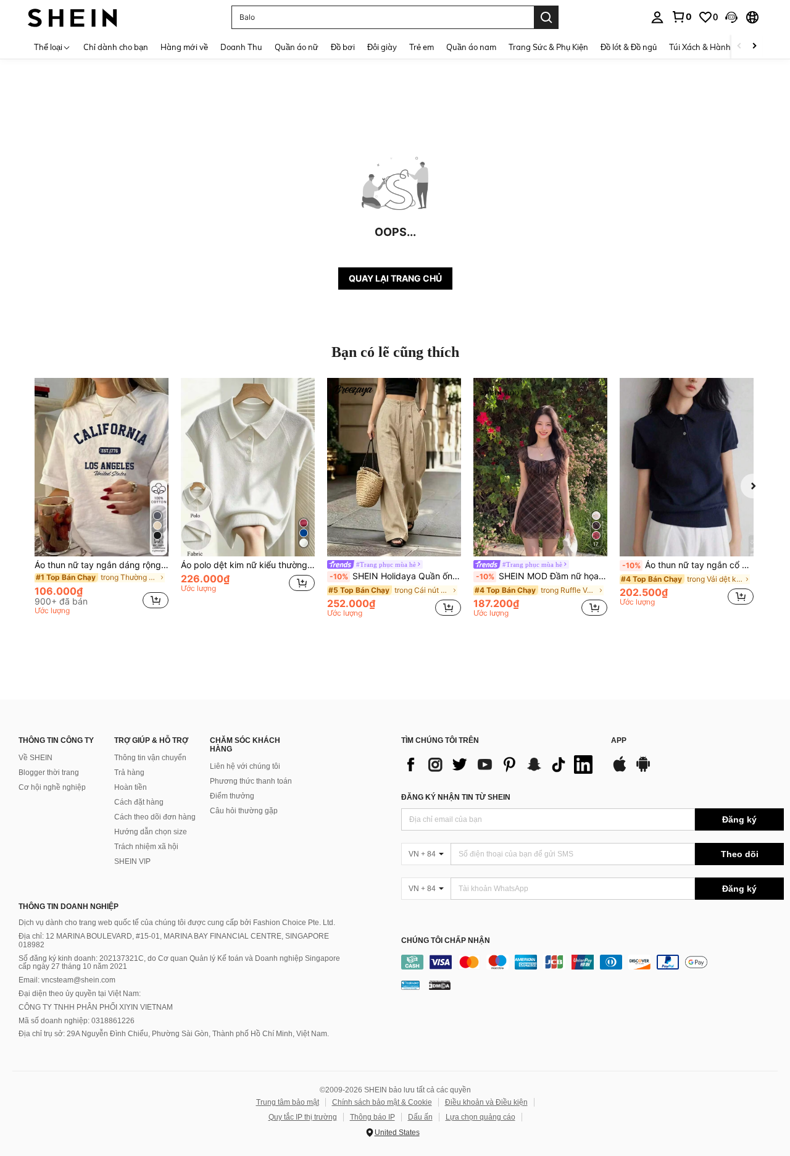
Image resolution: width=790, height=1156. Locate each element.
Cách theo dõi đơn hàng (155, 817)
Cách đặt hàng (139, 802)
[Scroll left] (739, 47)
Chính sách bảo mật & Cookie (382, 1102)
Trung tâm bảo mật (287, 1102)
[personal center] (657, 17)
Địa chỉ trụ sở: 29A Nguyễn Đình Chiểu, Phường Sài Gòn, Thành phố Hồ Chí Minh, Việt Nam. (174, 1033)
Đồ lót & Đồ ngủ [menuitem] (629, 47)
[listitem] (101, 498)
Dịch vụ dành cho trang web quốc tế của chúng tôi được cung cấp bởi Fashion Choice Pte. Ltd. (177, 922)
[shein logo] (72, 17)
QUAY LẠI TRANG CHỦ (395, 278)
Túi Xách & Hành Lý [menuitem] (705, 47)
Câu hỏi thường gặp (244, 810)
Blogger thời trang (49, 772)
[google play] (643, 770)
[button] (731, 17)
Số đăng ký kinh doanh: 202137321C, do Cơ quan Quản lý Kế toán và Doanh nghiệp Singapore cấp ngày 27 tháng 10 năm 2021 (179, 962)
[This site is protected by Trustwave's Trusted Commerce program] (410, 984)
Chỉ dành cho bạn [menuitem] (115, 47)
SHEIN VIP (132, 861)
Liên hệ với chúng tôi (245, 766)
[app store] (619, 770)
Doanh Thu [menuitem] (241, 47)
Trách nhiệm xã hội (146, 846)
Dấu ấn (420, 1117)
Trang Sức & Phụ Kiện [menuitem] (548, 47)
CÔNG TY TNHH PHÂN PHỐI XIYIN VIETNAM (96, 1007)
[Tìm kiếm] (546, 17)
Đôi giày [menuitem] (382, 47)
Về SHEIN (35, 757)
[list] (500, 764)
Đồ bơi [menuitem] (343, 47)
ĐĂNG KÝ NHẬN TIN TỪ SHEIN (455, 797)
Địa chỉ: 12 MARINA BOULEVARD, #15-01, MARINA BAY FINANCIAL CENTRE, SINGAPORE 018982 (174, 940)
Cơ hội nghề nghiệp (52, 787)
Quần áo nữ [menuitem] (296, 47)
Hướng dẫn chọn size (150, 831)
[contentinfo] (592, 962)
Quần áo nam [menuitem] (471, 47)
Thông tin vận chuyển (150, 757)
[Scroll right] (754, 47)
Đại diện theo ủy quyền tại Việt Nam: (80, 993)
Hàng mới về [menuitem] (184, 47)
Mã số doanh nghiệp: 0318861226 (77, 1020)
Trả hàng (129, 772)
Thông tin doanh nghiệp (68, 906)
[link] (681, 16)
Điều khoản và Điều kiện (486, 1102)
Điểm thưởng (232, 796)
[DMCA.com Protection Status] (440, 984)
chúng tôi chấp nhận (445, 941)
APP (618, 741)
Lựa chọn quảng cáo (480, 1117)
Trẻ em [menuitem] (421, 47)
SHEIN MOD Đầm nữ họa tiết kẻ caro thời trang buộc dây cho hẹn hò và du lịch (541, 576)
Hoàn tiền (130, 787)
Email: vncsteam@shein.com (67, 980)
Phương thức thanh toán (251, 781)
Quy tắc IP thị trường (302, 1117)
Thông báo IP (372, 1117)
